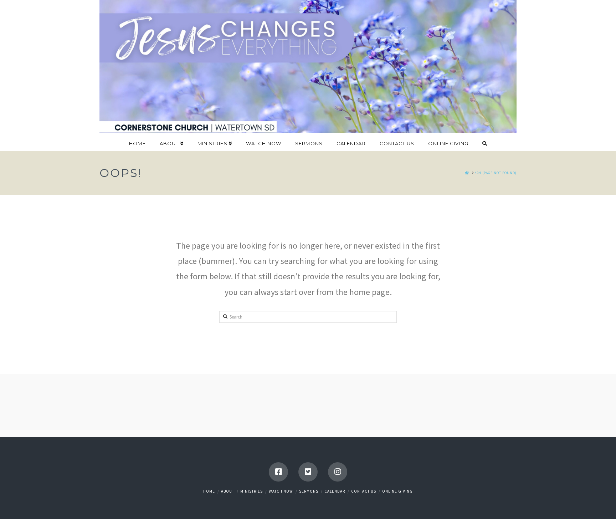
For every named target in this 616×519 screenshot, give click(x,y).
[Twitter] (308, 472)
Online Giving (397, 491)
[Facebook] (278, 472)
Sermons (308, 491)
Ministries (251, 491)
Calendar (334, 491)
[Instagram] (337, 472)
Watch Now (281, 491)
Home (209, 491)
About (227, 491)
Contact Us (363, 491)
